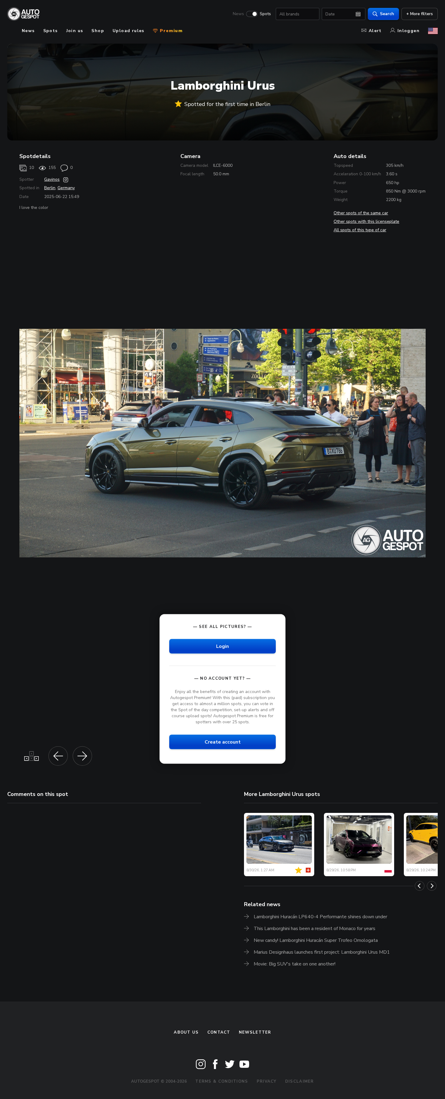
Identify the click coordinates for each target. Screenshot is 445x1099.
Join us (74, 31)
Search (387, 14)
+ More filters (419, 14)
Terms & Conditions (221, 1081)
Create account (223, 742)
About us (186, 1032)
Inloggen (408, 31)
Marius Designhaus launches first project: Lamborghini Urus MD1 (322, 952)
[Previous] (420, 886)
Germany (66, 188)
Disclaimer (299, 1081)
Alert (375, 31)
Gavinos (52, 179)
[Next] (432, 886)
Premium (170, 31)
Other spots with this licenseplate (366, 221)
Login (222, 646)
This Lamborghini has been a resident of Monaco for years (314, 928)
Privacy (267, 1081)
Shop (97, 31)
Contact (218, 1032)
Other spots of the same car (361, 213)
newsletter (255, 1032)
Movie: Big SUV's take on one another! (294, 964)
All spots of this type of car (360, 230)
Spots (265, 14)
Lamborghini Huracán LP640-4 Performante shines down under (320, 916)
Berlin (49, 188)
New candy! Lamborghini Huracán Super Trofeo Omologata (316, 940)
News (238, 14)
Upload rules (128, 31)
